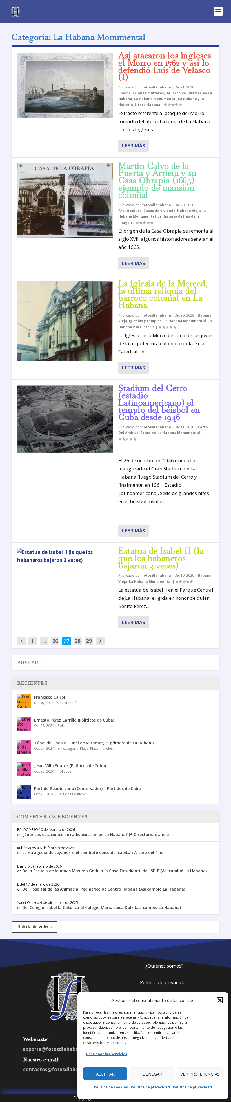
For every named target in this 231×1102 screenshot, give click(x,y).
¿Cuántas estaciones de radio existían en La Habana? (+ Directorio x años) (95, 834)
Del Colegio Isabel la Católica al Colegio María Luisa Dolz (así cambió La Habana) (101, 907)
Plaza (94, 748)
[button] (220, 1000)
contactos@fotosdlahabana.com (63, 1069)
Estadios (148, 432)
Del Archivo (176, 93)
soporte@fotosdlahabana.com (60, 1049)
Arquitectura (130, 210)
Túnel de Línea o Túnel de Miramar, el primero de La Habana (94, 742)
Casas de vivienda (159, 210)
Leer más (133, 145)
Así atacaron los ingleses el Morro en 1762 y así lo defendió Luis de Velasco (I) (164, 66)
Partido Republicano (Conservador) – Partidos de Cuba (87, 788)
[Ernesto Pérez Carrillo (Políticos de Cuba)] (24, 724)
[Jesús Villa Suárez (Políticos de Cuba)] (24, 769)
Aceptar (105, 1074)
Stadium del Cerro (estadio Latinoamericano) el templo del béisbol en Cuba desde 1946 (159, 402)
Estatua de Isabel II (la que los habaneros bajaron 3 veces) (161, 558)
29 (89, 641)
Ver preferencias (199, 1074)
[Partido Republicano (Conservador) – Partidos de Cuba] (24, 792)
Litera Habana (147, 104)
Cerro (203, 427)
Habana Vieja (189, 210)
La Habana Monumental (155, 98)
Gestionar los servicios (106, 1054)
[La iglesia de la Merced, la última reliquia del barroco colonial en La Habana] (65, 321)
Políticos (64, 725)
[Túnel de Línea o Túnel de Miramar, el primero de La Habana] (24, 747)
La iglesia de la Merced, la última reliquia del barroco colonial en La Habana (163, 294)
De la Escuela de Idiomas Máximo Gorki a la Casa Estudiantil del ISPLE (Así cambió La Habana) (114, 870)
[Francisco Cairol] (24, 701)
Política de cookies (111, 1087)
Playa (84, 748)
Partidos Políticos (72, 794)
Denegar (152, 1074)
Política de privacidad (150, 1087)
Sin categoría (67, 702)
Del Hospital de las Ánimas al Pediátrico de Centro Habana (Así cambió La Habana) (103, 889)
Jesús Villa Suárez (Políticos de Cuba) (70, 765)
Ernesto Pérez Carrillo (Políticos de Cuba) (74, 720)
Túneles (106, 748)
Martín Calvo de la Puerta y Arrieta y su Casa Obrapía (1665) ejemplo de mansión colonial (157, 180)
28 (78, 641)
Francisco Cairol (49, 697)
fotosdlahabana (156, 87)
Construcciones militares (141, 93)
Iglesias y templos (145, 320)
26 (55, 641)
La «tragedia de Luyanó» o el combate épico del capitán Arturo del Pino (93, 852)
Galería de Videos (34, 926)
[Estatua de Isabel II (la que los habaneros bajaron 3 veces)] (65, 556)
